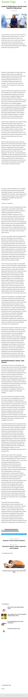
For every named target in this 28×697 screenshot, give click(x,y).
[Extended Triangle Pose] (4, 630)
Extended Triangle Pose (13, 628)
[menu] (25, 2)
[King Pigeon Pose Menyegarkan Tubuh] (4, 609)
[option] (14, 564)
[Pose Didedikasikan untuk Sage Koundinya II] (4, 623)
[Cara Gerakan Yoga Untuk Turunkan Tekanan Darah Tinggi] (4, 616)
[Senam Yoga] (8, 1)
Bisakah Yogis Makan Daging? (14, 540)
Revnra (3, 688)
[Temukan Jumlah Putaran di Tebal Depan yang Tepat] (14, 563)
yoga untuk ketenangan (11, 529)
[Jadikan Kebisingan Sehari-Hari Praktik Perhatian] (14, 21)
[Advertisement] (14, 31)
